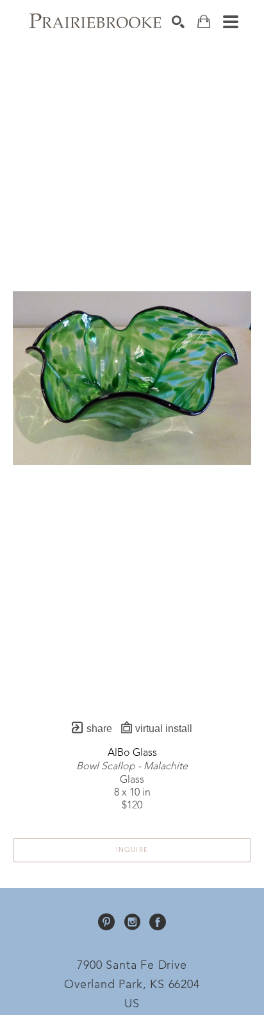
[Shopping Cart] (203, 21)
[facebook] (157, 922)
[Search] (178, 21)
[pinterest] (106, 922)
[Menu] (230, 21)
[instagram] (132, 922)
